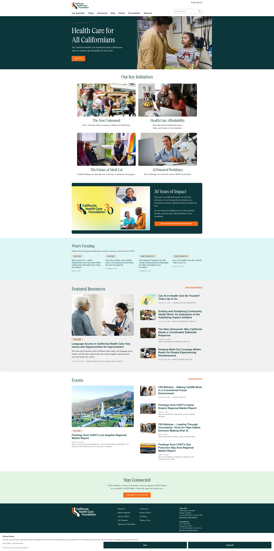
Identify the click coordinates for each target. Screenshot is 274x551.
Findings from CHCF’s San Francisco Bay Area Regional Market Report (176, 447)
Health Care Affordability (167, 120)
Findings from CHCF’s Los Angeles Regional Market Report (99, 437)
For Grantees (134, 13)
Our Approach (78, 13)
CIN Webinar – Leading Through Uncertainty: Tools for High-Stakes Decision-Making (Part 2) (179, 427)
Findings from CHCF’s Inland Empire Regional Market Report (177, 407)
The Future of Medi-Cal (106, 170)
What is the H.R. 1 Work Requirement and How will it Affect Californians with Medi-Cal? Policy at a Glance (86, 263)
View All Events (195, 379)
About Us (148, 13)
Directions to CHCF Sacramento (188, 530)
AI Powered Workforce (167, 170)
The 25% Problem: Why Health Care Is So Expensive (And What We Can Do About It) (119, 262)
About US (78, 58)
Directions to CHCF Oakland (188, 517)
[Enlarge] (133, 86)
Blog (113, 13)
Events (121, 13)
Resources (102, 13)
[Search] (199, 11)
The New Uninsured (106, 120)
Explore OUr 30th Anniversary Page (176, 223)
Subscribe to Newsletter (137, 495)
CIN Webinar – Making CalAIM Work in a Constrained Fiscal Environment (180, 390)
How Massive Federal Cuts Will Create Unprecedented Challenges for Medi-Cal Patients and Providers (154, 263)
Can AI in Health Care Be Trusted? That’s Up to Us (187, 261)
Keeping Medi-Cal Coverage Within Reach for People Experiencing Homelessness (179, 352)
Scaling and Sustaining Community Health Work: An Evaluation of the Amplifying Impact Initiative (180, 314)
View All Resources (193, 287)
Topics (91, 13)
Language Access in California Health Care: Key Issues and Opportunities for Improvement (101, 345)
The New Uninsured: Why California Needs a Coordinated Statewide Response (180, 332)
